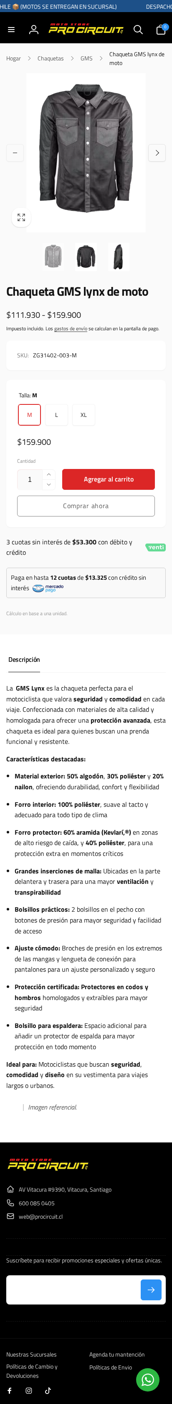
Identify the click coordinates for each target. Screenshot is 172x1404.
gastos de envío (70, 328)
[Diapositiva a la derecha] (157, 153)
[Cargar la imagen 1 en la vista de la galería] (53, 257)
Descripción (24, 659)
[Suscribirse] (151, 1289)
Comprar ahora (86, 506)
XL (84, 414)
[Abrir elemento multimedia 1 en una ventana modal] (86, 152)
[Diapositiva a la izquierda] (15, 153)
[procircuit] (48, 1169)
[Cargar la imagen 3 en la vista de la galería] (118, 257)
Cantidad (26, 461)
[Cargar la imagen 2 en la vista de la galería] (86, 257)
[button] (11, 29)
